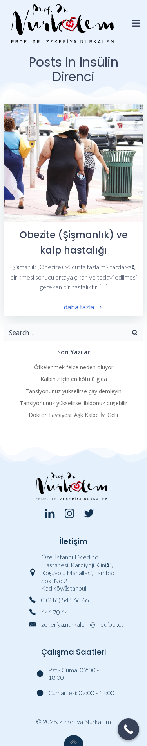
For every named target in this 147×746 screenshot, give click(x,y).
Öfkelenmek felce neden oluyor (73, 367)
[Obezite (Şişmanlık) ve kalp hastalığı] (73, 161)
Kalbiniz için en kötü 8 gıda (73, 379)
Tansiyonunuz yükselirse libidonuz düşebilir (73, 403)
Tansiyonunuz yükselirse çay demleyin (73, 391)
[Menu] (136, 24)
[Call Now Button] (128, 729)
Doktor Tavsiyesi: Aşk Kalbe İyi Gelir (74, 414)
